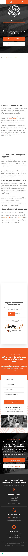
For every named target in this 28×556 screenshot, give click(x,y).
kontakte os (4, 134)
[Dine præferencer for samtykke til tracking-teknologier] (2, 553)
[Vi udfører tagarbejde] (7, 259)
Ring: (11, 313)
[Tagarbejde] (7, 245)
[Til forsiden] (14, 11)
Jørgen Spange (13, 118)
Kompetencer (9, 57)
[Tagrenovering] (21, 231)
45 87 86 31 (21, 217)
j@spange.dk (6, 217)
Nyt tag (15, 57)
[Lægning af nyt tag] (7, 231)
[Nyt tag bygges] (21, 245)
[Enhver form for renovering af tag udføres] (21, 259)
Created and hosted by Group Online (14, 545)
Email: (9, 519)
